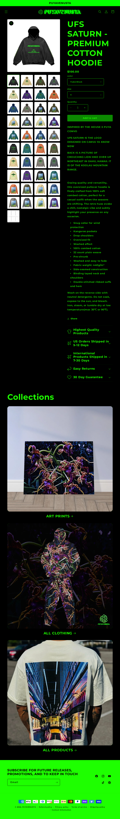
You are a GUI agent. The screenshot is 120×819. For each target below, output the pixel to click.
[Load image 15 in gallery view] (40, 122)
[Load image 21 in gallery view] (13, 149)
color (70, 76)
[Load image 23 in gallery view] (40, 149)
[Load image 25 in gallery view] (13, 162)
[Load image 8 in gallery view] (54, 94)
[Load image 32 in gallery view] (54, 176)
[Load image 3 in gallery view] (40, 81)
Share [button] (74, 318)
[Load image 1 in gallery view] (13, 81)
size (69, 89)
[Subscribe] (56, 782)
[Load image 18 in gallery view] (27, 135)
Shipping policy (97, 807)
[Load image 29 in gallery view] (13, 176)
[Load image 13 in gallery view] (13, 122)
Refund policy (45, 807)
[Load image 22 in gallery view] (27, 149)
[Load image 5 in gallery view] (13, 94)
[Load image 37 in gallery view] (13, 203)
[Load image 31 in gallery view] (40, 176)
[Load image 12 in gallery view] (54, 108)
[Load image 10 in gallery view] (27, 108)
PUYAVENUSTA (29, 807)
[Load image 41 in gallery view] (13, 216)
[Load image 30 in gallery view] (27, 176)
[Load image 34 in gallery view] (27, 189)
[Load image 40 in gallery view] (54, 203)
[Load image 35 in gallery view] (40, 189)
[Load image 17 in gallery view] (13, 135)
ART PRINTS (58, 516)
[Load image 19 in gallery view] (40, 135)
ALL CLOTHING (58, 633)
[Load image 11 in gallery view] (40, 108)
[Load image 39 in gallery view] (40, 203)
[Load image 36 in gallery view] (54, 189)
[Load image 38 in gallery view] (27, 203)
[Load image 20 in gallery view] (54, 135)
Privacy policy (62, 807)
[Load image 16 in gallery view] (54, 122)
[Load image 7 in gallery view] (40, 94)
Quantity (72, 102)
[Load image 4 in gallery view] (54, 81)
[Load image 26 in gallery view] (27, 162)
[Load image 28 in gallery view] (54, 162)
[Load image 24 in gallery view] (54, 149)
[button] (6, 11)
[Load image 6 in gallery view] (27, 94)
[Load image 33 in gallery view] (13, 189)
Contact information (61, 810)
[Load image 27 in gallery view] (40, 162)
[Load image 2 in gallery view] (27, 81)
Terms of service (79, 807)
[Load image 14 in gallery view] (27, 122)
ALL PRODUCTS (58, 750)
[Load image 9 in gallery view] (13, 108)
